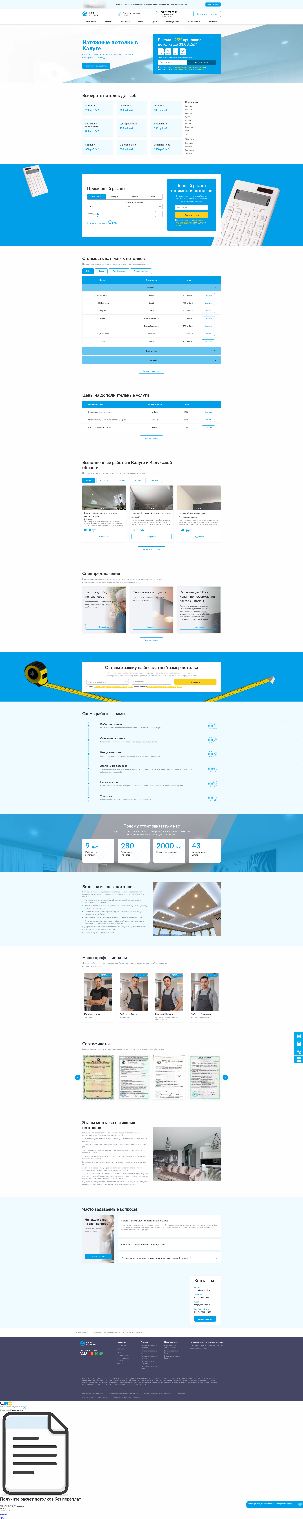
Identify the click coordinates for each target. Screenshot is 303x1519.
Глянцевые (189, 143)
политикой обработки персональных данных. (187, 69)
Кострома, (202, 1346)
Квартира (188, 106)
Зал (186, 134)
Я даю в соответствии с (182, 68)
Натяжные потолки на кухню (148, 1362)
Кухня (187, 117)
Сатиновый (96, 197)
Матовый (134, 197)
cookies (290, 1504)
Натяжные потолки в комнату (149, 1357)
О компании (121, 1346)
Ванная (188, 124)
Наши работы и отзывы (123, 1359)
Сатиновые (189, 150)
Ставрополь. (202, 1348)
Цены (119, 1352)
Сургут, (209, 1346)
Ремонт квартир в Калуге (171, 1352)
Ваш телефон (165, 62)
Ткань (153, 197)
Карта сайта (181, 1393)
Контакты (120, 1364)
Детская (188, 120)
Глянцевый (115, 197)
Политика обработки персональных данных (123, 1393)
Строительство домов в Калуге (170, 1347)
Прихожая (189, 127)
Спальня (188, 113)
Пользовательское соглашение (92, 1393)
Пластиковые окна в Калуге (172, 1357)
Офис (187, 131)
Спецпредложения (124, 1355)
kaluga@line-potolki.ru (202, 1305)
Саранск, (193, 1348)
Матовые (188, 147)
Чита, (192, 1346)
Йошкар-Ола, (218, 1346)
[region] (169, 1239)
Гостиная (188, 110)
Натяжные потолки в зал (149, 1352)
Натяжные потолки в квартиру (149, 1347)
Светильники (122, 1349)
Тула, (196, 1346)
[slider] (98, 214)
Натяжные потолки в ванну (149, 1367)
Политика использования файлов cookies (157, 1393)
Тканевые (188, 153)
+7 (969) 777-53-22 (201, 1297)
